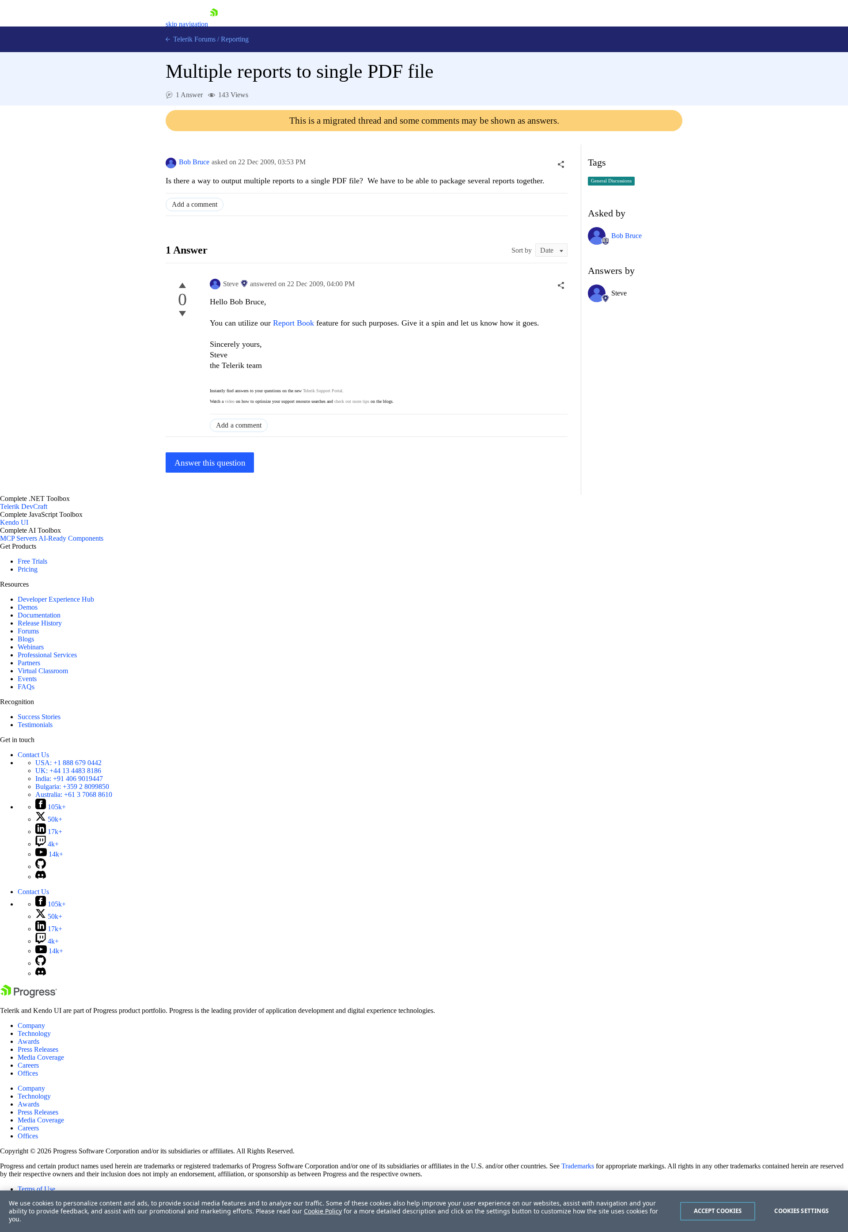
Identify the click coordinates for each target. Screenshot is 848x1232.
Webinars (31, 647)
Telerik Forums (193, 39)
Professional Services (47, 655)
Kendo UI (14, 522)
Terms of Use (36, 1189)
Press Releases (38, 1049)
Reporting (235, 39)
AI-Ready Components (70, 538)
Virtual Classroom (43, 671)
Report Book (293, 322)
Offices (28, 1073)
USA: (68, 762)
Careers (28, 1065)
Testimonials (35, 724)
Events (27, 678)
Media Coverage (41, 1057)
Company (31, 1025)
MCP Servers (18, 538)
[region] (424, 1211)
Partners (29, 663)
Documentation (39, 615)
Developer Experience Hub (56, 599)
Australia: (73, 794)
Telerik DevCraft (23, 506)
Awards (28, 1041)
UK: (68, 770)
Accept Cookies (718, 1211)
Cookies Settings (801, 1211)
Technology (34, 1033)
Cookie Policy (323, 1211)
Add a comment (194, 204)
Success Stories (39, 716)
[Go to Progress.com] (28, 995)
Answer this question (210, 462)
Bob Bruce (194, 162)
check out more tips (351, 401)
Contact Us (33, 754)
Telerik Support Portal (322, 390)
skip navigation (187, 24)
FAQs (26, 686)
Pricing (28, 569)
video (230, 401)
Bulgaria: (72, 786)
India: (69, 778)
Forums (28, 631)
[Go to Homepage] (214, 24)
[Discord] (40, 876)
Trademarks (577, 1166)
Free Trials (32, 561)
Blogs (26, 639)
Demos (28, 607)
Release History (40, 623)
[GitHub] (40, 866)
